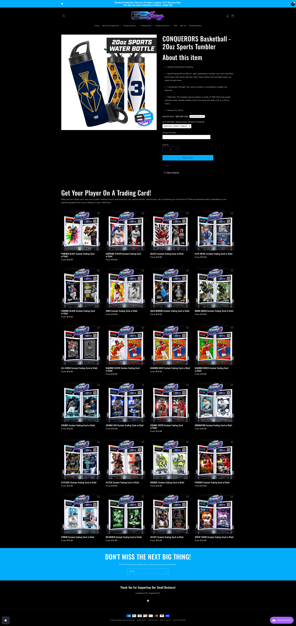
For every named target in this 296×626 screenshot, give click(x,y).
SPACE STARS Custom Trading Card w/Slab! (214, 537)
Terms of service (165, 620)
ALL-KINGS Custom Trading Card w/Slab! (79, 368)
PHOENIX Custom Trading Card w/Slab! (212, 482)
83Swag (118, 620)
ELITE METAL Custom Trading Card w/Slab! (214, 253)
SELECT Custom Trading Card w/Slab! (167, 537)
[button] (63, 16)
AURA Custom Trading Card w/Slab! (122, 311)
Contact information (179, 620)
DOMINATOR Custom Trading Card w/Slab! (213, 425)
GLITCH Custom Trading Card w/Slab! (122, 482)
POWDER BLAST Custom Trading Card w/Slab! (78, 255)
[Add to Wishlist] (98, 213)
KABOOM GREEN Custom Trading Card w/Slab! (211, 369)
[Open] (6, 620)
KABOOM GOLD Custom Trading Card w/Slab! (170, 368)
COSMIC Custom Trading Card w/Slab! (78, 425)
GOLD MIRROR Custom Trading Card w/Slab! (170, 311)
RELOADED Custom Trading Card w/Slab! (124, 537)
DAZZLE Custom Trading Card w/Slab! (167, 253)
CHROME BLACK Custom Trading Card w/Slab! (78, 312)
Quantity (165, 145)
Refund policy (141, 620)
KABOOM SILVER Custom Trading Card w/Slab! (123, 369)
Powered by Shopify (128, 620)
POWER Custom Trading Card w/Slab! (77, 537)
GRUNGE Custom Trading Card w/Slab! (167, 482)
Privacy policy (152, 620)
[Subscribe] (166, 571)
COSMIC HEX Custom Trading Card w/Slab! (125, 425)
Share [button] (167, 166)
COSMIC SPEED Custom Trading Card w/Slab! (166, 426)
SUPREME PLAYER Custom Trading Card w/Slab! (123, 255)
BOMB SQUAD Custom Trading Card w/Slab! (214, 311)
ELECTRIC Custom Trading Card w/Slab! (79, 482)
